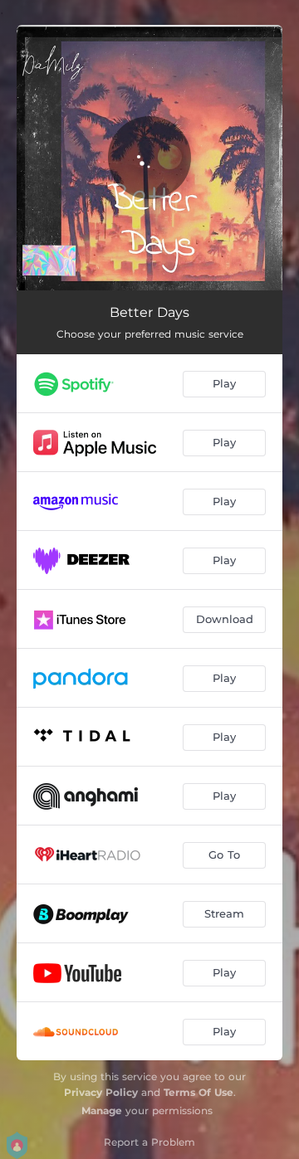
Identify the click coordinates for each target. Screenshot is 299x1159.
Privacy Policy (101, 1092)
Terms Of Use (198, 1092)
